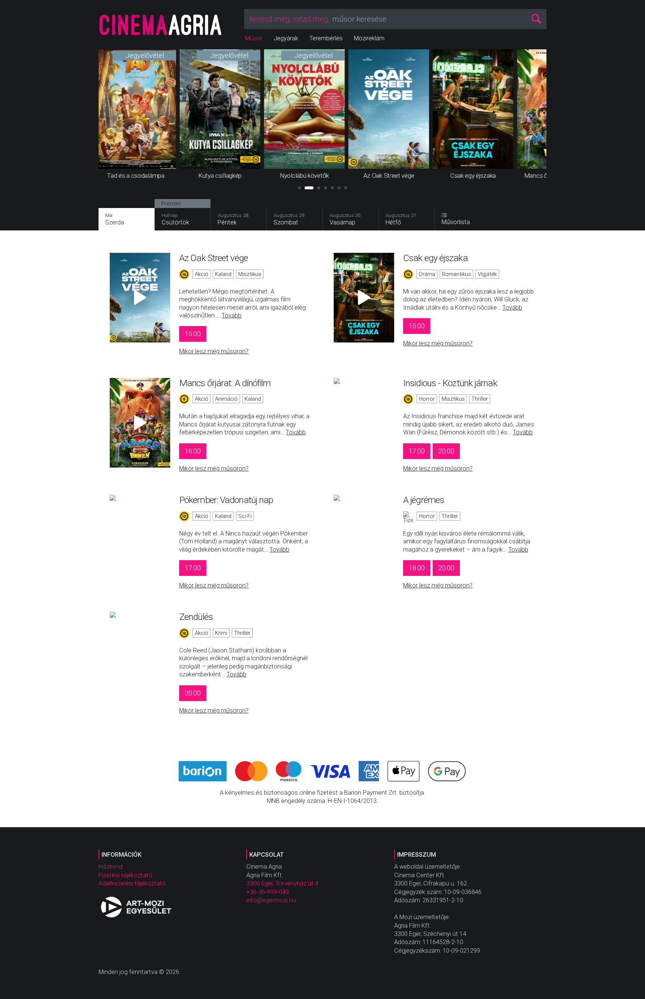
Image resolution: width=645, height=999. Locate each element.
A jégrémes (423, 499)
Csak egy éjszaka (435, 257)
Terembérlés (326, 38)
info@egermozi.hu (271, 900)
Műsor (253, 38)
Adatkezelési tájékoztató (132, 883)
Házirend (110, 866)
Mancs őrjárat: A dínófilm (225, 383)
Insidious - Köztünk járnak (450, 383)
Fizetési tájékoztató (125, 875)
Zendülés (196, 616)
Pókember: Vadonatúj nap (226, 499)
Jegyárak (286, 38)
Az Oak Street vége (213, 257)
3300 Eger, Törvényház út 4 (282, 883)
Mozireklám (369, 38)
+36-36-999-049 (267, 892)
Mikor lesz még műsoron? (214, 351)
